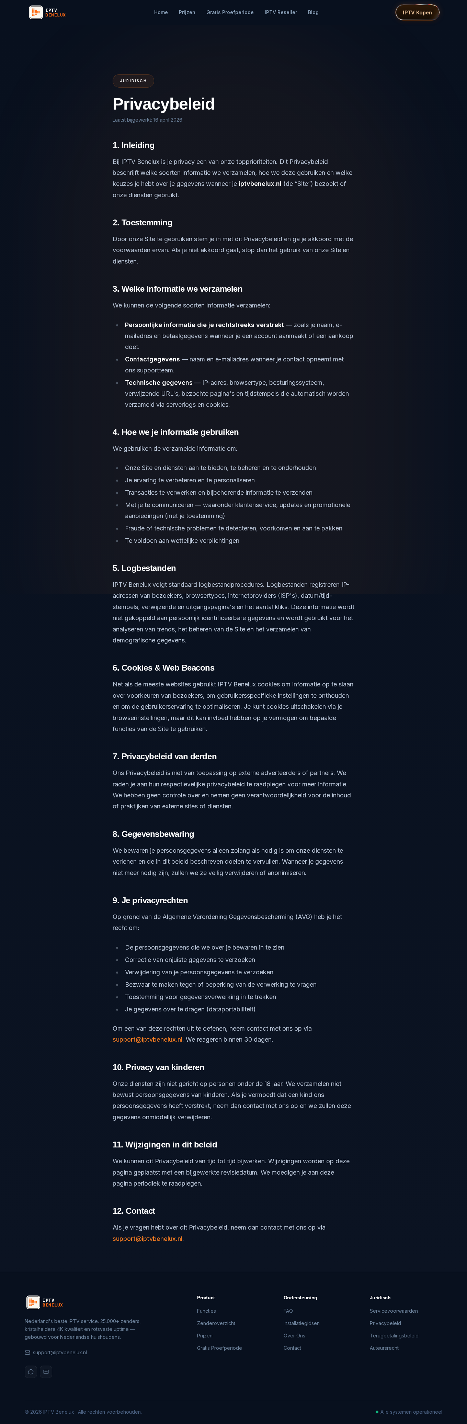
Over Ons (294, 1335)
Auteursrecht (384, 1348)
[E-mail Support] (46, 1372)
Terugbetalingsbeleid (394, 1335)
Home (161, 12)
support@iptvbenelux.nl (147, 1039)
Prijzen (187, 12)
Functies (206, 1311)
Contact (292, 1348)
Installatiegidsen (302, 1323)
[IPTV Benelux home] (52, 12)
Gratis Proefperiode (230, 12)
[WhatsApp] (31, 1372)
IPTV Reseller (281, 12)
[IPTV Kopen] (417, 12)
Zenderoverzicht (216, 1323)
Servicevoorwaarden (394, 1311)
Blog (313, 12)
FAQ (288, 1311)
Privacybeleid (385, 1323)
